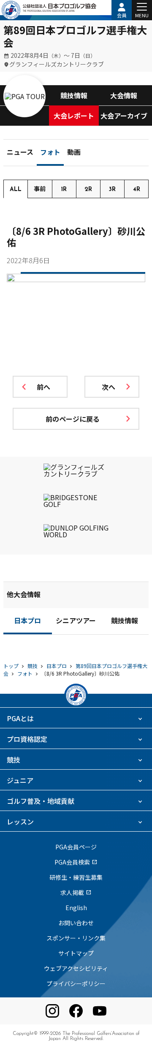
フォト (50, 153)
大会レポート (74, 115)
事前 (40, 189)
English (76, 907)
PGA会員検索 (76, 862)
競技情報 (73, 95)
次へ (108, 387)
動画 (74, 153)
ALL (16, 189)
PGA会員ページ (76, 847)
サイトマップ (76, 953)
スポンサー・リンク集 (76, 938)
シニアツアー (76, 621)
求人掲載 (76, 892)
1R (64, 189)
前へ (43, 387)
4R (136, 189)
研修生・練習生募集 (76, 877)
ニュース (20, 153)
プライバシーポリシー (76, 983)
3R (112, 189)
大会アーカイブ (123, 115)
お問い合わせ (76, 923)
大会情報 (123, 95)
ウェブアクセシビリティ (76, 968)
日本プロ (27, 621)
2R (88, 189)
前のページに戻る (73, 419)
